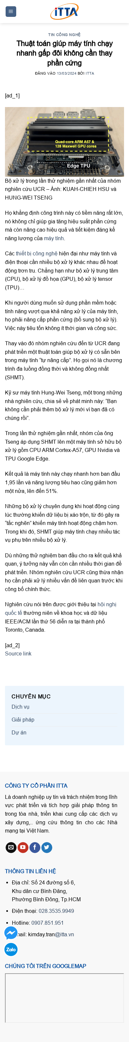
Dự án (19, 732)
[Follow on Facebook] (34, 847)
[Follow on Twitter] (46, 847)
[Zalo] (10, 949)
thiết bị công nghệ (37, 253)
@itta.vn (64, 934)
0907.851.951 (47, 923)
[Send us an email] (11, 847)
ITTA (90, 73)
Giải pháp (23, 720)
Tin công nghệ (64, 34)
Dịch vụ (20, 707)
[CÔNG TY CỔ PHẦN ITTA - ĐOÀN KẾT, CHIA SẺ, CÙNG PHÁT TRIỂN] (64, 11)
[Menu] (11, 11)
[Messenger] (10, 933)
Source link (18, 653)
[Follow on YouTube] (23, 847)
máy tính (54, 238)
